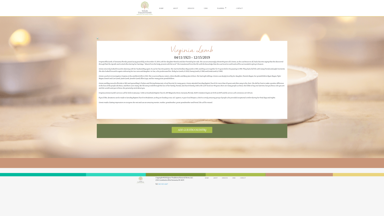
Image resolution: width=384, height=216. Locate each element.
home (161, 8)
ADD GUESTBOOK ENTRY (192, 130)
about (175, 8)
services (191, 8)
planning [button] (221, 8)
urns (206, 8)
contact (239, 8)
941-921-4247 (163, 184)
